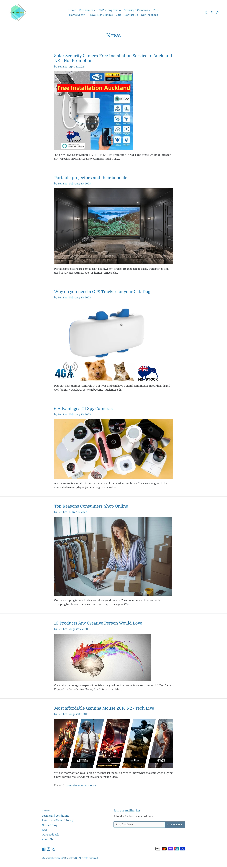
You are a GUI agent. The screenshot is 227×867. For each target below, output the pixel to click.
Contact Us (131, 14)
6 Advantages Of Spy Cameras (83, 408)
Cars (119, 14)
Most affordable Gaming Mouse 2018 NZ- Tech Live (104, 708)
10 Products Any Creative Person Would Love (98, 623)
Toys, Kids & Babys (101, 14)
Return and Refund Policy (57, 820)
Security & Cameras (136, 10)
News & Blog (49, 825)
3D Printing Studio (110, 10)
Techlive (70, 858)
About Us (47, 839)
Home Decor (77, 14)
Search (46, 811)
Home (72, 10)
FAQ (44, 829)
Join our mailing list (126, 810)
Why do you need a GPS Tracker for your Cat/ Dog (102, 291)
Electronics (86, 10)
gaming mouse (87, 785)
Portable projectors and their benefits (90, 177)
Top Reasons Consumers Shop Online (91, 506)
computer (71, 785)
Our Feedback (149, 14)
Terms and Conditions (55, 815)
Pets (156, 10)
